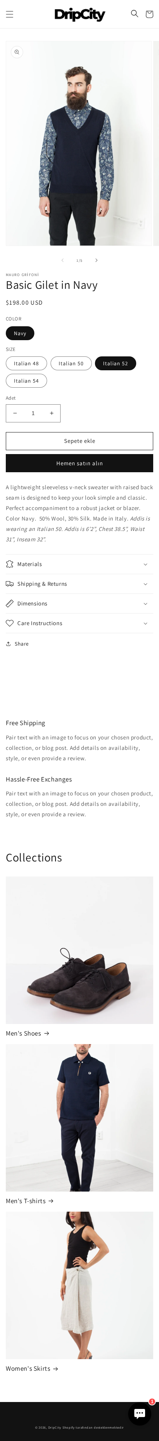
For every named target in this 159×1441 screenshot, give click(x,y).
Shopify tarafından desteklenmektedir (93, 1427)
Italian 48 (26, 363)
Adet (11, 398)
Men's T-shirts (26, 1201)
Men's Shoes (23, 1033)
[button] (9, 14)
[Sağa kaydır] (96, 260)
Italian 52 (115, 363)
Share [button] (22, 643)
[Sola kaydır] (62, 260)
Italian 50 (71, 363)
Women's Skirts (28, 1368)
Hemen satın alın (79, 463)
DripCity (55, 1427)
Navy (20, 333)
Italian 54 (26, 380)
